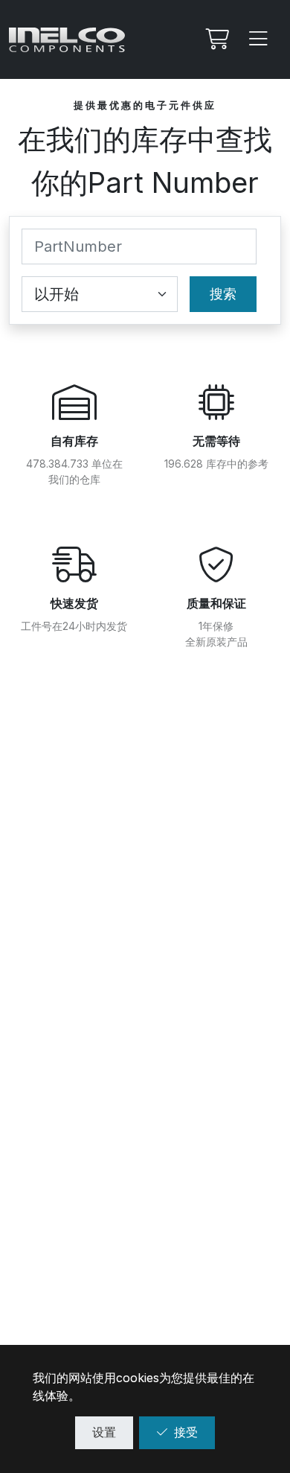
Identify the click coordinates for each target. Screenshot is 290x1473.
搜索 (223, 294)
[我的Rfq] (215, 39)
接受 (186, 1432)
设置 (104, 1432)
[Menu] (259, 39)
